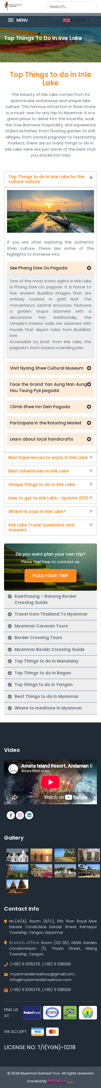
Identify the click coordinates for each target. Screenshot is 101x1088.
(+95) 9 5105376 (25, 964)
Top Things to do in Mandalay (46, 661)
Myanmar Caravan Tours (41, 626)
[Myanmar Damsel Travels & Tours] (13, 6)
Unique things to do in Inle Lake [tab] (41, 484)
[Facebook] (12, 815)
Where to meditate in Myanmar (48, 708)
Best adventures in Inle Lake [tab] (38, 471)
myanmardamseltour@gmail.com (42, 974)
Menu (21, 20)
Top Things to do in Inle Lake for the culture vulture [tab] (46, 179)
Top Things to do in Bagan (43, 673)
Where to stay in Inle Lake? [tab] (36, 511)
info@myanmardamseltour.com (40, 979)
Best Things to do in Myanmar (47, 696)
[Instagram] (21, 815)
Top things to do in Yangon (44, 684)
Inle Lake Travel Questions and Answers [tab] (41, 527)
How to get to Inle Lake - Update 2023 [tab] (48, 498)
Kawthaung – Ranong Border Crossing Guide (45, 599)
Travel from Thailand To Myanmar (51, 614)
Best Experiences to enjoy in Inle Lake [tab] (48, 457)
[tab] (50, 179)
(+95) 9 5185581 (56, 964)
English (78, 20)
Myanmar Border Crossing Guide (50, 649)
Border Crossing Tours (38, 637)
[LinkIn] (30, 815)
